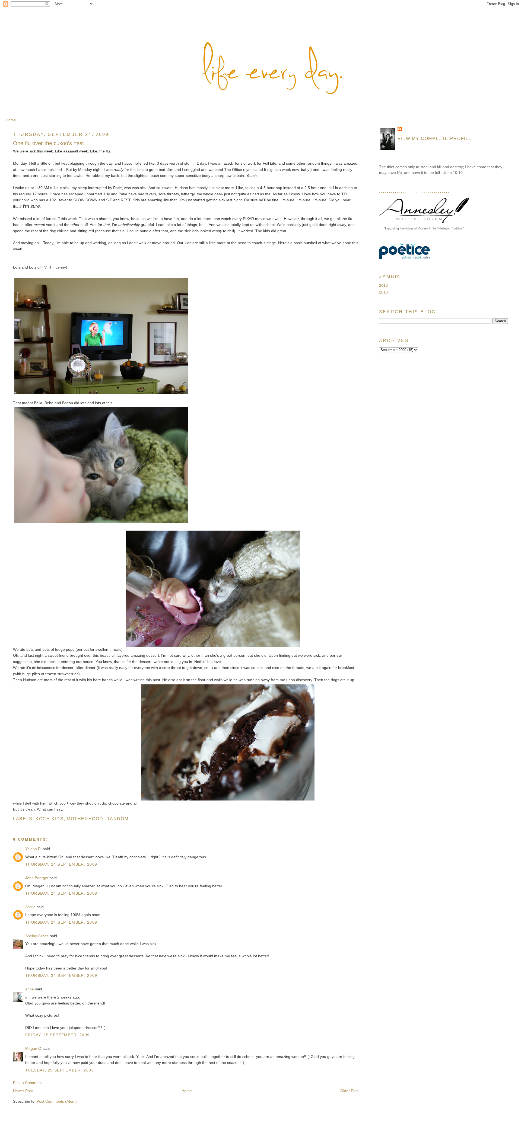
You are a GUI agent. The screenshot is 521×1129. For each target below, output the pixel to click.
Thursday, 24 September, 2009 (61, 864)
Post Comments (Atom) (57, 1101)
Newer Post (23, 1091)
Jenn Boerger (37, 878)
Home (11, 120)
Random (117, 818)
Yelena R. (33, 849)
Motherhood (85, 818)
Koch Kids (50, 818)
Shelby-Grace (37, 936)
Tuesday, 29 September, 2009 (59, 1070)
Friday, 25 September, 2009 (57, 1035)
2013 (383, 292)
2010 (383, 285)
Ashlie (30, 907)
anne (29, 989)
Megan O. (33, 1048)
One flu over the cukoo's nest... (51, 143)
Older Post (349, 1091)
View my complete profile (435, 138)
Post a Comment (27, 1082)
